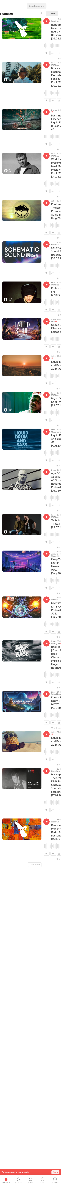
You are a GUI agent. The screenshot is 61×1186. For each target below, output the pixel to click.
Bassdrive (55, 21)
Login (52, 13)
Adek (53, 356)
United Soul (54, 320)
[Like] (47, 53)
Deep (53, 470)
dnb (52, 201)
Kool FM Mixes (55, 64)
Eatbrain (54, 600)
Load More (35, 864)
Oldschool (55, 771)
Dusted (54, 110)
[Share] (53, 53)
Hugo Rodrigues (55, 642)
